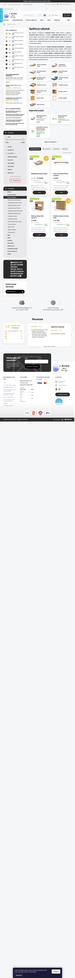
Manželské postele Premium (14, 208)
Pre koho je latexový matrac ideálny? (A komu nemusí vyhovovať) (15, 124)
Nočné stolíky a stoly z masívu (14, 221)
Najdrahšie (56, 149)
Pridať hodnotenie (11, 291)
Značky (9, 254)
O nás (4, 4)
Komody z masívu (12, 224)
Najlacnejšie (46, 149)
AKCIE (8, 237)
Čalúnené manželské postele (14, 213)
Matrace (9, 192)
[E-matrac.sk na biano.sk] (33, 413)
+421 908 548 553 (62, 385)
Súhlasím (56, 971)
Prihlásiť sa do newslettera (32, 366)
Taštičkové (22, 388)
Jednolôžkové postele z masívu (15, 202)
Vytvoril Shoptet (56, 419)
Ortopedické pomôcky (12, 248)
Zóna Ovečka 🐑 (11, 243)
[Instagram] (59, 389)
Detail (39, 192)
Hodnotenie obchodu (8, 9)
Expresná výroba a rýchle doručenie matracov (9, 400)
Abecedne (64, 149)
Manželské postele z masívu (14, 205)
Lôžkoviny (9, 240)
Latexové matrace (11, 194)
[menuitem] (6, 20)
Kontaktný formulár (62, 394)
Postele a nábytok (11, 197)
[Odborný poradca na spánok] (45, 15)
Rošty (8, 235)
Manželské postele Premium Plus (15, 210)
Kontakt (5, 403)
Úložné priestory (11, 232)
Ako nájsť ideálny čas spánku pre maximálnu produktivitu (13, 112)
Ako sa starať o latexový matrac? (13, 117)
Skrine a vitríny (11, 227)
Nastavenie (19, 975)
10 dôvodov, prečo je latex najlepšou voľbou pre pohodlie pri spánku (14, 120)
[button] (71, 305)
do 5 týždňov (11, 153)
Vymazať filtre (16, 180)
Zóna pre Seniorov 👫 (12, 251)
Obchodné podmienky (8, 387)
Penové (21, 394)
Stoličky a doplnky (12, 229)
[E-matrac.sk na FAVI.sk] (40, 413)
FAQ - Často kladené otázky (14, 4)
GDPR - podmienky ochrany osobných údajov (9, 390)
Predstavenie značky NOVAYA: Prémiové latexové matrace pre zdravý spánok (15, 115)
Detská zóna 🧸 (11, 245)
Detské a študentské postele (14, 200)
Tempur (21, 397)
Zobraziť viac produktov (50, 141)
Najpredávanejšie (35, 149)
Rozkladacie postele (12, 216)
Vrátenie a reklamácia (27, 4)
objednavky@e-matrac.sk (61, 381)
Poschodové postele (12, 218)
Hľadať (40, 15)
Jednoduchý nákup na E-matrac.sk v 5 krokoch (9, 394)
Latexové (22, 391)
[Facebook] (56, 389)
